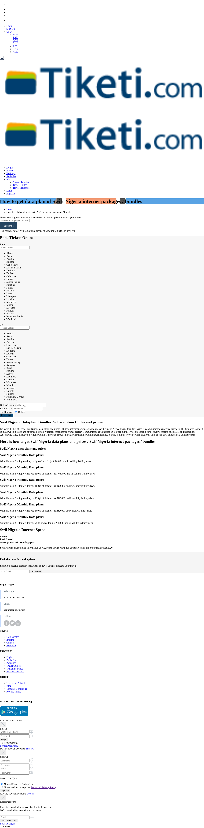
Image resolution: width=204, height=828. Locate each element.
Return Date (6, 408)
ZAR (15, 37)
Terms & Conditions (16, 688)
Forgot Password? (9, 745)
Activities (11, 176)
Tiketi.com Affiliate (16, 683)
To (1, 324)
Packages (11, 660)
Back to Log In (7, 823)
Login (9, 26)
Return (21, 412)
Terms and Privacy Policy (43, 787)
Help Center (12, 637)
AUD (15, 43)
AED (15, 51)
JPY (15, 46)
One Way (8, 412)
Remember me (10, 742)
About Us (11, 645)
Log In (30, 793)
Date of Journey (8, 405)
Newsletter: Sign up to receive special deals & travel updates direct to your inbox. (41, 217)
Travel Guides (20, 185)
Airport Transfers (21, 182)
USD (9, 31)
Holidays (10, 173)
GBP (15, 40)
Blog (8, 686)
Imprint (10, 639)
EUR (15, 34)
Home (9, 167)
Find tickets (6, 415)
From (2, 244)
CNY (15, 49)
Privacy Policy (13, 691)
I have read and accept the (29, 787)
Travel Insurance (21, 187)
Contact (10, 642)
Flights (9, 170)
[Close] (3, 724)
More (9, 179)
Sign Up (10, 28)
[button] (102, 826)
